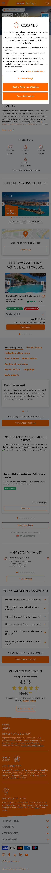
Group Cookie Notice (36, 71)
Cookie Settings (25, 78)
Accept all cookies (25, 96)
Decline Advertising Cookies (25, 87)
